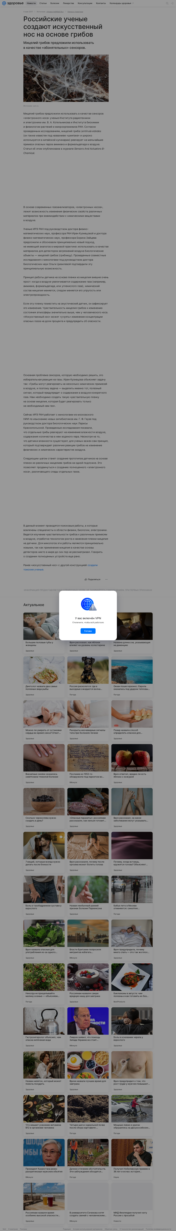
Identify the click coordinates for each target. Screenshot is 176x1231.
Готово (88, 631)
